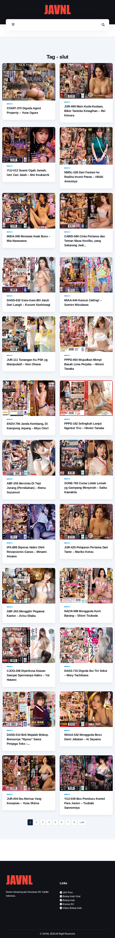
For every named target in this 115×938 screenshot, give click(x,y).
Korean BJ (68, 904)
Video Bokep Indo (72, 908)
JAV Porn (67, 892)
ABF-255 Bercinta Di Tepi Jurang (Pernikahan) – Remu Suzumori (26, 488)
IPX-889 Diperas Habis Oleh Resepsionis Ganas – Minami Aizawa (27, 552)
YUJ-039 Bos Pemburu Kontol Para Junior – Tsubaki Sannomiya (84, 803)
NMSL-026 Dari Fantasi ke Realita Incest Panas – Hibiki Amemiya (83, 177)
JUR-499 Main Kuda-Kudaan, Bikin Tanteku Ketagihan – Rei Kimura (84, 111)
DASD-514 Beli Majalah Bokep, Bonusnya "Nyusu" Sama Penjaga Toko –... (28, 739)
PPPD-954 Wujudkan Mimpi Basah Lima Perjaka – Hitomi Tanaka (84, 364)
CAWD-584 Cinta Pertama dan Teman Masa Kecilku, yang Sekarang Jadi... (84, 241)
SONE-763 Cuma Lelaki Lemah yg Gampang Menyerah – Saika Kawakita (85, 488)
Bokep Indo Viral (71, 896)
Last (82, 822)
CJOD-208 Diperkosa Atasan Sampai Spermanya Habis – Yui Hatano (28, 675)
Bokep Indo (68, 900)
